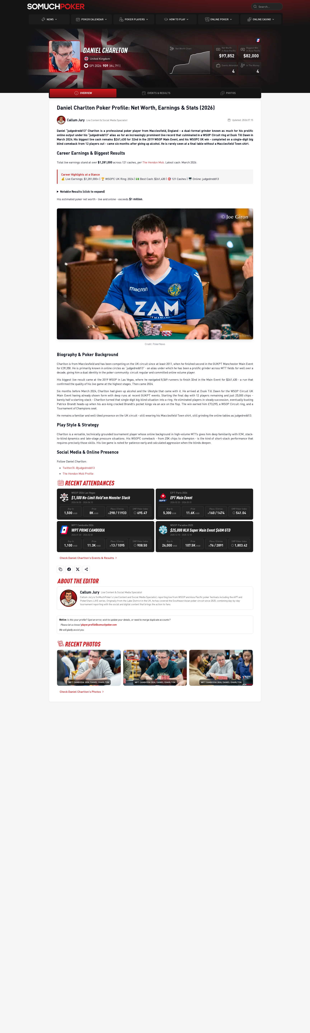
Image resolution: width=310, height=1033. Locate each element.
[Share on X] (77, 569)
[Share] (86, 569)
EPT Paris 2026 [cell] (178, 492)
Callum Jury (76, 120)
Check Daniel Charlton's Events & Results (87, 557)
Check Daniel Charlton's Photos (80, 691)
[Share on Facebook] (69, 569)
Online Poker (219, 19)
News (50, 19)
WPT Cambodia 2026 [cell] (82, 525)
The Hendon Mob (153, 162)
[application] (190, 62)
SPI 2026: (98, 66)
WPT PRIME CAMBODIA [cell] (88, 530)
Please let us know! (89, 624)
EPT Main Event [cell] (181, 497)
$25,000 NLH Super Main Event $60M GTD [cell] (200, 530)
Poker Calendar (92, 19)
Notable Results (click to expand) (82, 191)
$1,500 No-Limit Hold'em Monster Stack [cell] (100, 497)
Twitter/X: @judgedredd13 (79, 468)
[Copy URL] (60, 569)
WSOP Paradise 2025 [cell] (181, 525)
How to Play (177, 19)
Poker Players (135, 19)
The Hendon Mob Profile (78, 473)
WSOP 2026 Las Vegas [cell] (83, 492)
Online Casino (262, 19)
